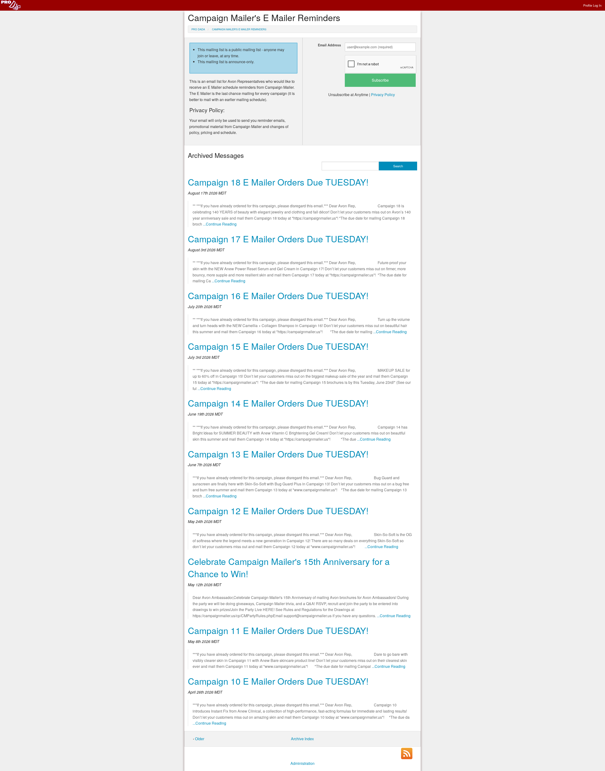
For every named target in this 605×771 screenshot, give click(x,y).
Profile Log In (592, 5)
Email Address (329, 45)
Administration (302, 763)
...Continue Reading (220, 224)
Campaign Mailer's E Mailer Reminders (239, 29)
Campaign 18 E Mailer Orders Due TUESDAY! (278, 182)
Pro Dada (198, 29)
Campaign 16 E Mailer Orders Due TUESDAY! (278, 295)
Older (199, 738)
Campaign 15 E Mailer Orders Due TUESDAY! (278, 346)
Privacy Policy (383, 94)
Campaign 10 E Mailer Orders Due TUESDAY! (278, 681)
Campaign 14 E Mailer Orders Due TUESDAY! (278, 403)
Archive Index (302, 738)
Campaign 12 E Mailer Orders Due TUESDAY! (278, 510)
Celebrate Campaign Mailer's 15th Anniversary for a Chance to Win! (289, 567)
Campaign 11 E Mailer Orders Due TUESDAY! (278, 630)
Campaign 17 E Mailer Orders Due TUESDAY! (278, 238)
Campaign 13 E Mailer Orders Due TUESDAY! (278, 454)
